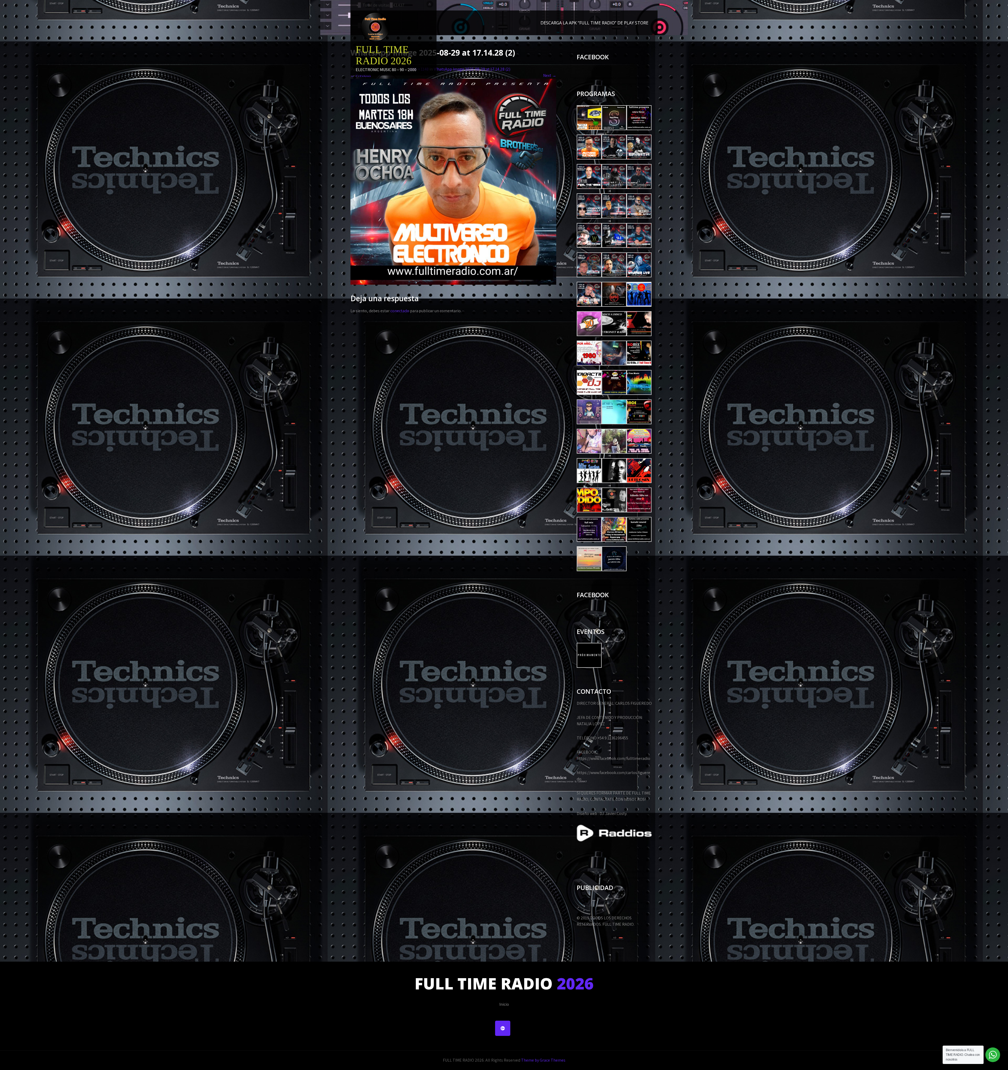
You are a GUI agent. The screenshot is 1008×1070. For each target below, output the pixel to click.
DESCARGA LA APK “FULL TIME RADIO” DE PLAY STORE (594, 23)
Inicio (504, 1004)
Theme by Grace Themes (543, 1060)
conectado (399, 311)
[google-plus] (502, 1028)
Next (549, 75)
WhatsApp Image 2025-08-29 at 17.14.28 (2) (472, 69)
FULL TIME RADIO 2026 (384, 55)
